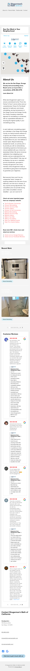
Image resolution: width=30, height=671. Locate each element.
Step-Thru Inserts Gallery (12, 222)
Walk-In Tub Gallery (10, 218)
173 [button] (20, 604)
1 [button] (9, 327)
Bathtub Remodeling (11, 212)
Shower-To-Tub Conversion (13, 210)
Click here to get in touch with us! (15, 242)
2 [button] (11, 327)
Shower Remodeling (11, 205)
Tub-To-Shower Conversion (13, 203)
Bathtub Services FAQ (11, 213)
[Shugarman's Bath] (15, 4)
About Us (5, 10)
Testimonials (19, 10)
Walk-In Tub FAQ (9, 217)
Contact (25, 10)
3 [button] (12, 327)
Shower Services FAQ (11, 207)
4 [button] (14, 327)
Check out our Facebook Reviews (15, 237)
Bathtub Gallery (9, 215)
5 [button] (15, 327)
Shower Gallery (9, 208)
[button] (8, 327)
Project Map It (18, 667)
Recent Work (11, 10)
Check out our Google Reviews (14, 235)
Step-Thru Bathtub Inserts (12, 220)
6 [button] (17, 327)
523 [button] (20, 327)
